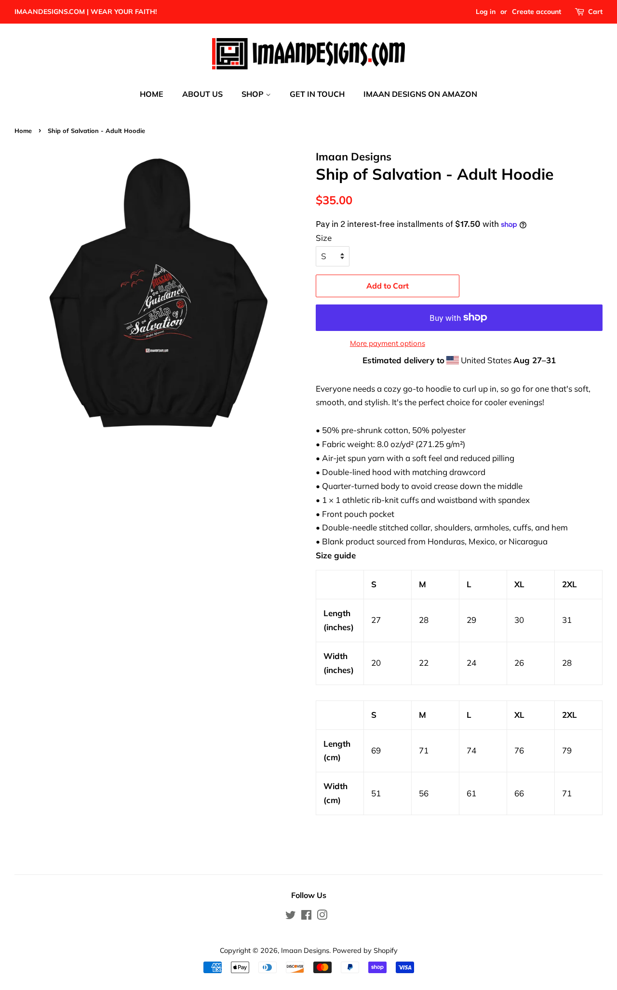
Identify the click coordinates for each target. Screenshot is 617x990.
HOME (151, 94)
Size (324, 238)
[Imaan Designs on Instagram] (322, 916)
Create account (536, 11)
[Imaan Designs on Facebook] (306, 916)
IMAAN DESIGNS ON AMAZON (420, 94)
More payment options (387, 343)
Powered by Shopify (365, 950)
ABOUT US (202, 94)
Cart (595, 11)
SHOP (253, 94)
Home (23, 130)
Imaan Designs (305, 950)
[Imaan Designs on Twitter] (290, 916)
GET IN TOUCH (317, 94)
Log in (486, 11)
